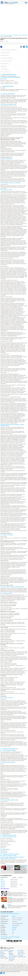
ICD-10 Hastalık (21, 956)
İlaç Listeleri (21, 950)
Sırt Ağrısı (9, 904)
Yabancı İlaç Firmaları (12, 960)
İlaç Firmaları (12, 957)
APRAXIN (3, 886)
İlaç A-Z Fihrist (21, 953)
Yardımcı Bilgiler (4, 958)
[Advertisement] (14, 19)
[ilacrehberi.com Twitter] (4, 973)
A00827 (13, 916)
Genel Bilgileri (4, 69)
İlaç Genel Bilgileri (11, 951)
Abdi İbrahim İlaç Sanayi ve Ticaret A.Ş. (9, 913)
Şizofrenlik (10, 897)
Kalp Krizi (9, 865)
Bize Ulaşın (3, 953)
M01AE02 (14, 929)
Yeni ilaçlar (20, 955)
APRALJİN (3, 883)
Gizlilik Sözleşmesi (3, 956)
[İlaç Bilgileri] (12, 911)
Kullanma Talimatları (11, 954)
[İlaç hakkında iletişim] (21, 47)
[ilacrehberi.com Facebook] (1, 973)
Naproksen (19, 42)
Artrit (8, 891)
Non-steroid (13, 42)
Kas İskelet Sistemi (4, 42)
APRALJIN (3, 881)
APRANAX (3, 884)
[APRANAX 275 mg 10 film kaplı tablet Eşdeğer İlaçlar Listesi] (11, 875)
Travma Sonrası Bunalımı (24, 866)
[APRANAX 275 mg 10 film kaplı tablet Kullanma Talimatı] (1, 47)
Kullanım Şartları (4, 950)
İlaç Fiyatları (21, 952)
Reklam (2, 952)
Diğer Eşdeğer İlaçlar (5, 888)
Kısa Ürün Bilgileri (13, 956)
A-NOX (2, 879)
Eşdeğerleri (4, 66)
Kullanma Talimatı (5, 71)
